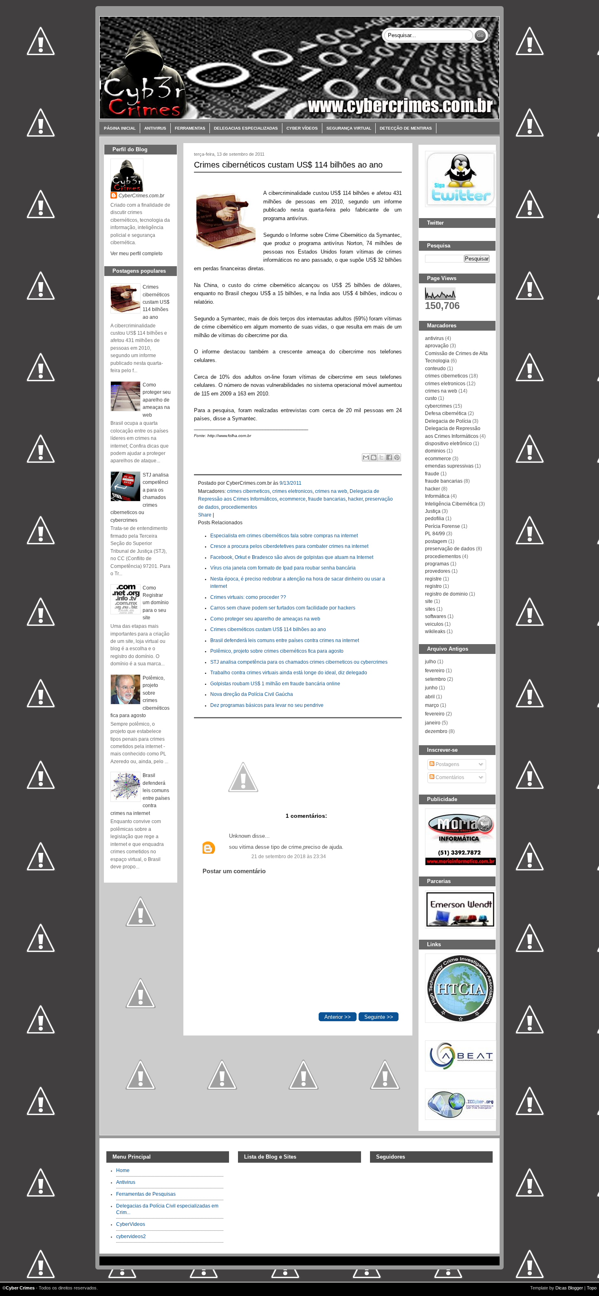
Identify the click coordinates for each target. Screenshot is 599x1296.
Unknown (240, 836)
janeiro (432, 722)
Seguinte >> (378, 1017)
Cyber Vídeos (302, 128)
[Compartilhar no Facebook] (389, 457)
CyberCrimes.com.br (141, 195)
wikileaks (435, 631)
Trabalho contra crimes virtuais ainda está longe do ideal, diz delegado (288, 672)
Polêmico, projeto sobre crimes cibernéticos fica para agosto (277, 651)
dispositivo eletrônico (448, 443)
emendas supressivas (449, 466)
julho (430, 661)
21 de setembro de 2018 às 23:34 (288, 856)
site (429, 601)
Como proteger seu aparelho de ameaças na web (157, 399)
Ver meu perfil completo (136, 253)
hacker (355, 499)
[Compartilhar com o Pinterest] (397, 457)
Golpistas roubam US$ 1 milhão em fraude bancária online (275, 683)
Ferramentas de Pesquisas (146, 1194)
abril (430, 696)
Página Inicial (120, 128)
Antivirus (155, 128)
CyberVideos (130, 1224)
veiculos (434, 624)
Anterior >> (337, 1017)
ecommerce (293, 499)
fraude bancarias (327, 499)
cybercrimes (438, 406)
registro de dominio (446, 594)
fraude (432, 473)
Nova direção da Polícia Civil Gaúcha (251, 694)
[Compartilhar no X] (381, 457)
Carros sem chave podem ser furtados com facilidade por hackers (282, 607)
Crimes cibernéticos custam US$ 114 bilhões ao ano (156, 302)
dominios (435, 450)
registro (433, 586)
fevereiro (435, 670)
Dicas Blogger (569, 1287)
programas (437, 563)
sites (430, 609)
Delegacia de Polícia (448, 421)
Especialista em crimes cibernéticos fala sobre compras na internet (284, 535)
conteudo (435, 368)
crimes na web (331, 491)
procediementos (239, 507)
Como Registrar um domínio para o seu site (156, 602)
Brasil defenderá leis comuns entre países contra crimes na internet (284, 640)
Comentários (449, 777)
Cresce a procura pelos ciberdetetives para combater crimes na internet (289, 546)
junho (431, 687)
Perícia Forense (442, 526)
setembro (435, 679)
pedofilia (434, 518)
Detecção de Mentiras (406, 128)
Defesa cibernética (446, 413)
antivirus (434, 338)
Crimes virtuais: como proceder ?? (248, 597)
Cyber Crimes (20, 1287)
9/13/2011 (291, 483)
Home (123, 1170)
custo (431, 398)
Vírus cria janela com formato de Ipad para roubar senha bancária (283, 567)
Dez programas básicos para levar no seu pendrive (267, 705)
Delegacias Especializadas (246, 128)
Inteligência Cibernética (451, 503)
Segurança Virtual (348, 128)
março (432, 705)
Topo (592, 1287)
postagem (436, 541)
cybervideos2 (131, 1236)
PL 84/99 (435, 533)
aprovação (437, 345)
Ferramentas (190, 128)
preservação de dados (450, 548)
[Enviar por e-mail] (366, 457)
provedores (437, 571)
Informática (437, 496)
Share (204, 515)
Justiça (432, 511)
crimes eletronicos (292, 491)
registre (433, 578)
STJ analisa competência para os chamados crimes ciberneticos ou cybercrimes (299, 662)
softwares (435, 616)
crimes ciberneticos (248, 491)
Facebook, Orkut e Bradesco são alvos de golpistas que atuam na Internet (291, 557)
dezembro (436, 731)
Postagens (446, 764)
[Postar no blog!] (374, 457)
